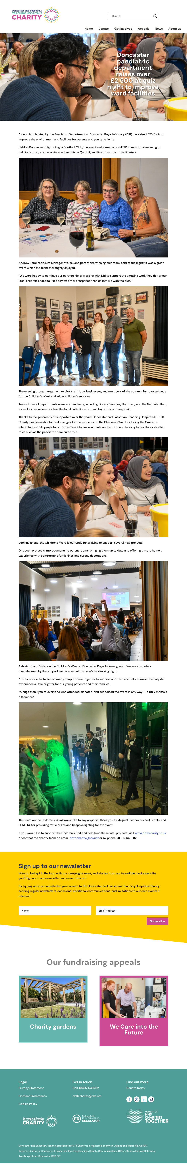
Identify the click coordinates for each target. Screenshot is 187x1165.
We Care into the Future (134, 1029)
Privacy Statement (31, 1088)
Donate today (135, 1088)
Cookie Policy (28, 1104)
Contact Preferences (33, 1096)
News (159, 29)
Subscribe (157, 921)
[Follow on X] (137, 1099)
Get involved (123, 29)
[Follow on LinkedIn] (144, 1099)
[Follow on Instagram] (151, 1099)
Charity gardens (53, 1026)
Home (89, 29)
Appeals (143, 29)
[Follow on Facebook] (129, 1099)
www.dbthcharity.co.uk (150, 833)
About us (174, 29)
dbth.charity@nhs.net (84, 838)
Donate (103, 29)
